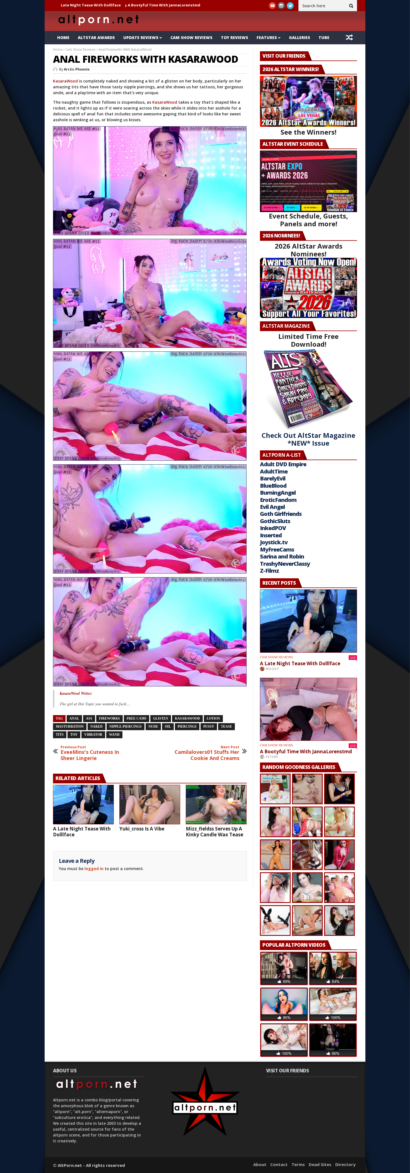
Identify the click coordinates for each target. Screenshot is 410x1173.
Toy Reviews (234, 37)
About (259, 1164)
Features (267, 37)
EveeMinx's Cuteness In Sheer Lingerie (90, 753)
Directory (345, 1164)
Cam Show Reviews (191, 37)
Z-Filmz (269, 570)
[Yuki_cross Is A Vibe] (149, 804)
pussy (208, 726)
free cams (136, 718)
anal (74, 718)
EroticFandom (278, 500)
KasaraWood (65, 81)
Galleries (299, 37)
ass (89, 718)
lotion (213, 718)
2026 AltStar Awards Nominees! (309, 249)
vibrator (93, 735)
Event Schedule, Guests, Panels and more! (308, 219)
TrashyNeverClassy (285, 563)
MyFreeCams (277, 549)
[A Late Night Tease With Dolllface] (83, 804)
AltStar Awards (96, 37)
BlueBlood (273, 485)
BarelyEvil (272, 478)
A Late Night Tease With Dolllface (82, 831)
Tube (324, 37)
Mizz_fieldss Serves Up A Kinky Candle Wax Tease (214, 831)
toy (74, 735)
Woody (272, 669)
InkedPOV (273, 528)
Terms (298, 1164)
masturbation (70, 726)
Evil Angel (272, 507)
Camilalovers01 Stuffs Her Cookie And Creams (207, 753)
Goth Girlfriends (281, 514)
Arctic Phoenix (77, 69)
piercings (187, 726)
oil (168, 726)
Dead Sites (320, 1164)
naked (96, 726)
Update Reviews (140, 37)
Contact (279, 1164)
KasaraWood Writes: (76, 693)
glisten (160, 718)
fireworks (109, 718)
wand (114, 735)
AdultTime (274, 471)
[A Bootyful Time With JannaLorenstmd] (308, 709)
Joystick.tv (274, 542)
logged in (94, 868)
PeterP (272, 757)
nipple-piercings (125, 726)
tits (60, 735)
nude (153, 726)
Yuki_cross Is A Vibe (157, 5)
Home (63, 37)
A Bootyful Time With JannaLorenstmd (96, 5)
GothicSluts (275, 521)
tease (226, 726)
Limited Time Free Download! (308, 340)
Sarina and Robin (282, 556)
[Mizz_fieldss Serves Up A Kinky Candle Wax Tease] (216, 804)
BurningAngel (278, 492)
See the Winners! (308, 132)
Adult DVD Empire (283, 464)
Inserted (271, 535)
